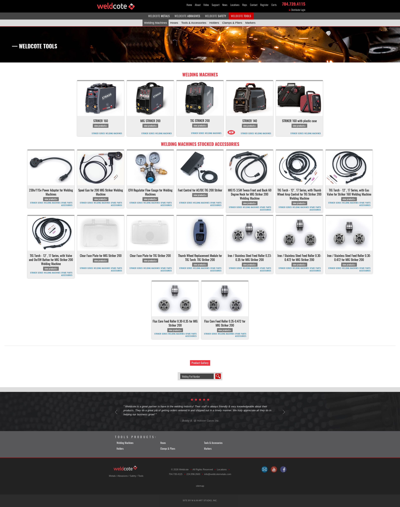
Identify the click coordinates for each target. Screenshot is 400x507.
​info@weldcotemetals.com (217, 474)
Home (189, 5)
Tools (140, 476)
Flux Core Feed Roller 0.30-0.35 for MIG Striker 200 (175, 325)
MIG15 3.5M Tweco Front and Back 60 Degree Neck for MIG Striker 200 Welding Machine (249, 196)
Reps (244, 5)
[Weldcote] (274, 469)
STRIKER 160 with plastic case (299, 123)
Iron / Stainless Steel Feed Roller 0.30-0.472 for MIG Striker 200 (299, 260)
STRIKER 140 (249, 123)
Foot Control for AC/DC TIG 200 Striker (200, 192)
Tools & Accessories (193, 22)
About (198, 5)
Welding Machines (155, 22)
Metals (112, 476)
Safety (133, 476)
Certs (274, 5)
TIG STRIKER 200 (200, 123)
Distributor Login (298, 10)
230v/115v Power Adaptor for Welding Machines (51, 194)
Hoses (174, 22)
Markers (250, 22)
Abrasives (123, 476)
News (225, 5)
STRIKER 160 (100, 123)
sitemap (200, 486)
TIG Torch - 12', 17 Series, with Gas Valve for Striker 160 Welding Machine (349, 194)
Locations (235, 5)
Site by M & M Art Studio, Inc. (200, 500)
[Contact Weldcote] (264, 469)
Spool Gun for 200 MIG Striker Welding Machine (100, 194)
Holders (214, 22)
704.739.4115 (293, 3)
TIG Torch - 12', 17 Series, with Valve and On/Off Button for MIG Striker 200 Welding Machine (51, 262)
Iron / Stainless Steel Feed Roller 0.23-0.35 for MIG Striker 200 (250, 260)
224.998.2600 (193, 474)
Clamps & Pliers (232, 22)
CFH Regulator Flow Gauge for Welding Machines (150, 194)
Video (206, 5)
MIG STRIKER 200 (150, 123)
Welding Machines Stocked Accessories (200, 144)
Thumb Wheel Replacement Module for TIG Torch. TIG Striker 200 (200, 260)
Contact (254, 5)
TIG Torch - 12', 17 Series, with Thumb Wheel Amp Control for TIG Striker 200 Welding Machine (299, 196)
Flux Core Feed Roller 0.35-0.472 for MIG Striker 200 (224, 325)
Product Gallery (200, 363)
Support (216, 5)
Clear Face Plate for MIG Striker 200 (101, 258)
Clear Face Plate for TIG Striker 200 (150, 258)
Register (264, 5)
